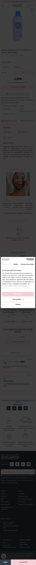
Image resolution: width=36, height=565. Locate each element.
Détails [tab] (16, 264)
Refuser (18, 304)
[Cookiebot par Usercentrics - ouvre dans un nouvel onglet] (26, 259)
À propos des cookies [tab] (27, 264)
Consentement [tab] (6, 264)
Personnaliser (17, 299)
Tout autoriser (18, 294)
